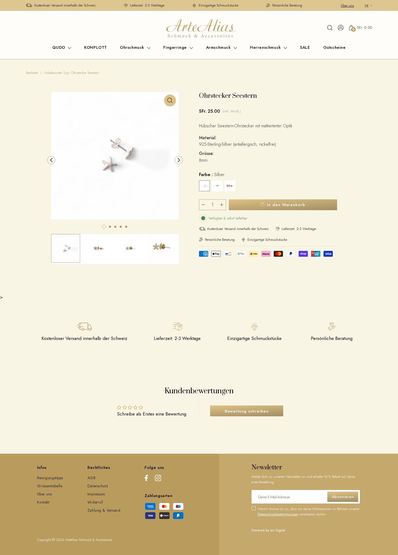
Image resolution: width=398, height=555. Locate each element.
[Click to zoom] (170, 100)
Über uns (347, 5)
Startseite (32, 72)
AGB (91, 478)
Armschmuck (219, 47)
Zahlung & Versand (103, 510)
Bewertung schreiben (247, 411)
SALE (305, 47)
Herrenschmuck (266, 47)
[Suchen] (329, 27)
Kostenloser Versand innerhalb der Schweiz (65, 5)
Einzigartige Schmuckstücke (218, 5)
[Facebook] (146, 479)
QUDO (59, 47)
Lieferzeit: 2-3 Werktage (147, 5)
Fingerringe (175, 47)
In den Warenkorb (286, 205)
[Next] (179, 160)
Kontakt (43, 502)
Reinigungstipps (50, 478)
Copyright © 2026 (51, 539)
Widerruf (95, 502)
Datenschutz (97, 486)
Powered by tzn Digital (268, 530)
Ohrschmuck (133, 47)
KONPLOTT (95, 47)
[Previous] (51, 160)
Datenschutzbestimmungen (278, 514)
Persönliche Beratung (287, 5)
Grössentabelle (50, 486)
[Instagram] (158, 479)
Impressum (96, 494)
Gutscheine (334, 47)
